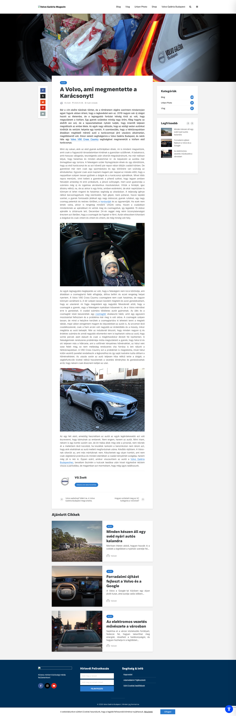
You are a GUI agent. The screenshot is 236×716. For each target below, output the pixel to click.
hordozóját (106, 201)
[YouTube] (54, 685)
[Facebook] (41, 685)
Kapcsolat (127, 674)
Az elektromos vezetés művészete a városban (126, 624)
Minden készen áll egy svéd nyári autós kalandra (126, 536)
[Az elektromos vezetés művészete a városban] (77, 631)
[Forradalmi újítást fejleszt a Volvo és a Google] (77, 586)
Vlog (127, 6)
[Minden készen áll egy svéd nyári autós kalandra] (77, 541)
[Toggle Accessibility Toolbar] (229, 709)
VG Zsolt (67, 103)
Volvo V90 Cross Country (84, 139)
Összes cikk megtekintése (86, 485)
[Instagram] (47, 685)
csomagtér (100, 314)
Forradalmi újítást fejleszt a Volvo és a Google (123, 581)
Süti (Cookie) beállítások (134, 686)
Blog (118, 6)
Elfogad (167, 712)
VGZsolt (113, 556)
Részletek (148, 712)
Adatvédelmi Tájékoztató (134, 680)
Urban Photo (141, 6)
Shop (154, 6)
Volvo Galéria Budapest (173, 6)
